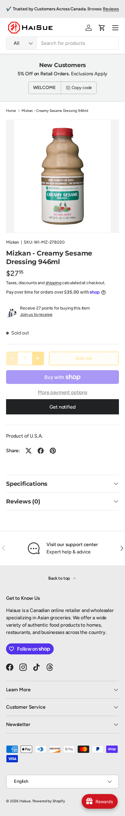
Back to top (59, 578)
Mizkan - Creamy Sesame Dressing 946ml (55, 111)
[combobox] (62, 43)
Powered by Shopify (48, 801)
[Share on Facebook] (41, 451)
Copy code (82, 87)
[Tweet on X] (28, 451)
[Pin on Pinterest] (53, 451)
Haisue (25, 801)
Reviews (111, 9)
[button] (102, 27)
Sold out (83, 358)
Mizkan (12, 242)
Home (11, 111)
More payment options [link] (62, 392)
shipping (53, 282)
